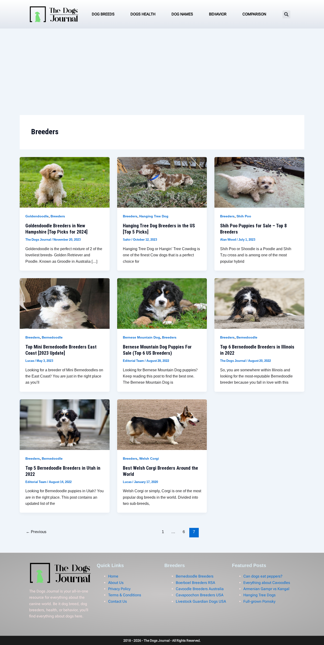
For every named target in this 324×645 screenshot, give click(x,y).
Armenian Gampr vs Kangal (266, 589)
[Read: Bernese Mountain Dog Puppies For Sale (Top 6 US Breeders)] (162, 303)
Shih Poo (243, 216)
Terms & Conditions (124, 595)
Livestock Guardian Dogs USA (201, 601)
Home (113, 576)
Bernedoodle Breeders (194, 576)
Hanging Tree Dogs (259, 595)
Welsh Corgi (149, 459)
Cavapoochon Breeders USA (199, 595)
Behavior (218, 14)
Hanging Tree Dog (153, 216)
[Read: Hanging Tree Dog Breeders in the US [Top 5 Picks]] (162, 182)
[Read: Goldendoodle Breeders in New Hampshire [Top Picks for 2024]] (65, 182)
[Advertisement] (162, 64)
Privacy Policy (119, 589)
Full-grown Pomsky (259, 601)
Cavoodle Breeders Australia (200, 589)
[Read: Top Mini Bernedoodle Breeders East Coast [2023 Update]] (65, 303)
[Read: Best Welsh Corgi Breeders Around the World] (162, 424)
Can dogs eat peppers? (262, 576)
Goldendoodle (37, 216)
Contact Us (117, 601)
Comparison (254, 14)
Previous (36, 532)
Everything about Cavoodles (266, 582)
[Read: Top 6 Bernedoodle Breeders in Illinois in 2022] (259, 303)
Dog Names (182, 14)
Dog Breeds (103, 14)
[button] (286, 14)
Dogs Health (142, 14)
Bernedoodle (52, 337)
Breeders (58, 216)
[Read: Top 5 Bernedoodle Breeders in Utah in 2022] (65, 424)
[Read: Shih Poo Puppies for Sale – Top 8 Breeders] (259, 182)
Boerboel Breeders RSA (195, 582)
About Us (116, 582)
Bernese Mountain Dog (141, 337)
